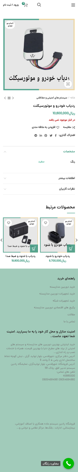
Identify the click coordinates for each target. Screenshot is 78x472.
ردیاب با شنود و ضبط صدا (20, 256)
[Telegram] (35, 135)
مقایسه (67, 127)
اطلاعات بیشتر (67, 178)
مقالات (71, 315)
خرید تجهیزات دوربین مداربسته (57, 294)
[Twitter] (51, 135)
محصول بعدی (5, 98)
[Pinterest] (45, 135)
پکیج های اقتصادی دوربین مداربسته (54, 308)
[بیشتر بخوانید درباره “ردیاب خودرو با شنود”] (71, 249)
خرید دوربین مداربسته (62, 287)
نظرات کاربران (67, 189)
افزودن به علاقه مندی (43, 127)
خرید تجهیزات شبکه (64, 301)
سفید (41, 162)
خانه (72, 98)
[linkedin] (40, 135)
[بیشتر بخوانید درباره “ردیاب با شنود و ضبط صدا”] (34, 249)
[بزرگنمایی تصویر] (68, 84)
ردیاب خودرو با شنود (57, 256)
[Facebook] (56, 135)
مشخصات (69, 152)
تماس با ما (69, 322)
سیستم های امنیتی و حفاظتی (51, 98)
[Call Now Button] (68, 463)
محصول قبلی (13, 98)
